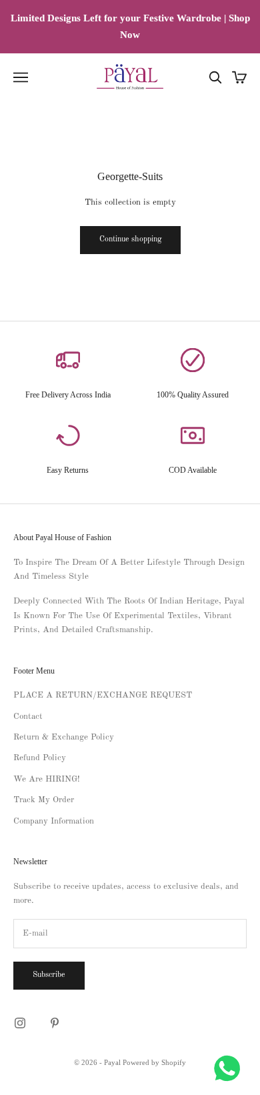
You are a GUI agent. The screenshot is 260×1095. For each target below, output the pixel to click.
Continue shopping (130, 239)
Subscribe (49, 975)
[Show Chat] (230, 1068)
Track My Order (43, 800)
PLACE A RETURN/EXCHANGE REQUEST (102, 695)
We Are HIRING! (46, 779)
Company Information (53, 821)
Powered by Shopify (154, 1062)
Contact (28, 716)
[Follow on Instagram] (20, 1023)
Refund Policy (39, 758)
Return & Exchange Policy (63, 737)
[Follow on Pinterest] (54, 1023)
